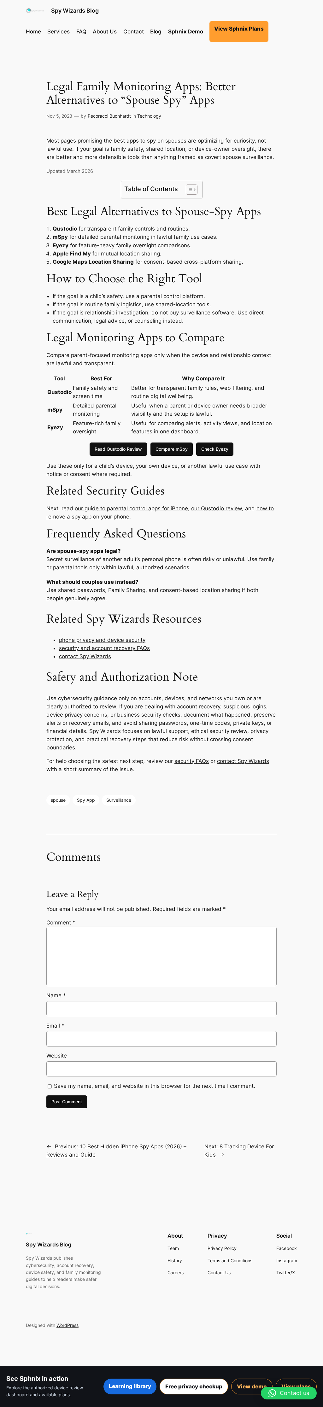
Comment (60, 922)
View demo (252, 1386)
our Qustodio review (216, 508)
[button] (289, 1393)
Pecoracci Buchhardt (109, 116)
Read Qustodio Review (118, 449)
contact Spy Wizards (85, 656)
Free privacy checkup (193, 1386)
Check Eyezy (214, 449)
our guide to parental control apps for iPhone (131, 508)
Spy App (86, 800)
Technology (149, 116)
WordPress (67, 1325)
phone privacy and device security (102, 640)
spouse (58, 800)
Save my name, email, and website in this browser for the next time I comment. (154, 1086)
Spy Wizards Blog (75, 10)
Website (56, 1055)
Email (55, 1026)
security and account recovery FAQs (104, 648)
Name (56, 995)
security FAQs (191, 761)
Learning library (130, 1386)
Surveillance (118, 800)
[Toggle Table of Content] (188, 189)
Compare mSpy (172, 449)
